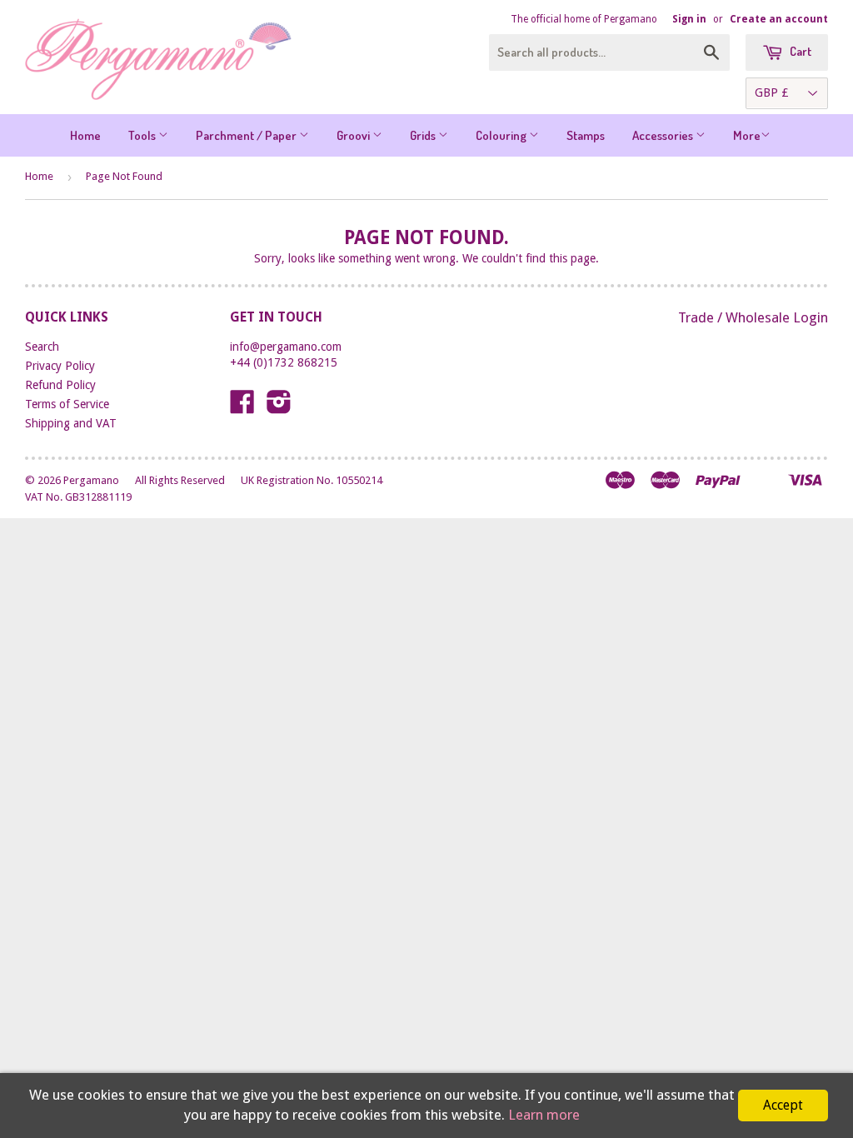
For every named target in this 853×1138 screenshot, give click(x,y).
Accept (783, 1105)
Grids (424, 135)
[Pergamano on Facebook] (242, 407)
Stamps (585, 135)
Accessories (664, 135)
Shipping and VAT (71, 423)
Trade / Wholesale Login (753, 317)
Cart (799, 51)
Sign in (689, 19)
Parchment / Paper (247, 135)
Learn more (544, 1114)
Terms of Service (67, 404)
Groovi (354, 135)
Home (85, 135)
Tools (143, 135)
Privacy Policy (60, 365)
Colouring (502, 135)
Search (42, 346)
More (747, 135)
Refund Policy (60, 385)
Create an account (779, 19)
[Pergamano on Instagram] (279, 407)
